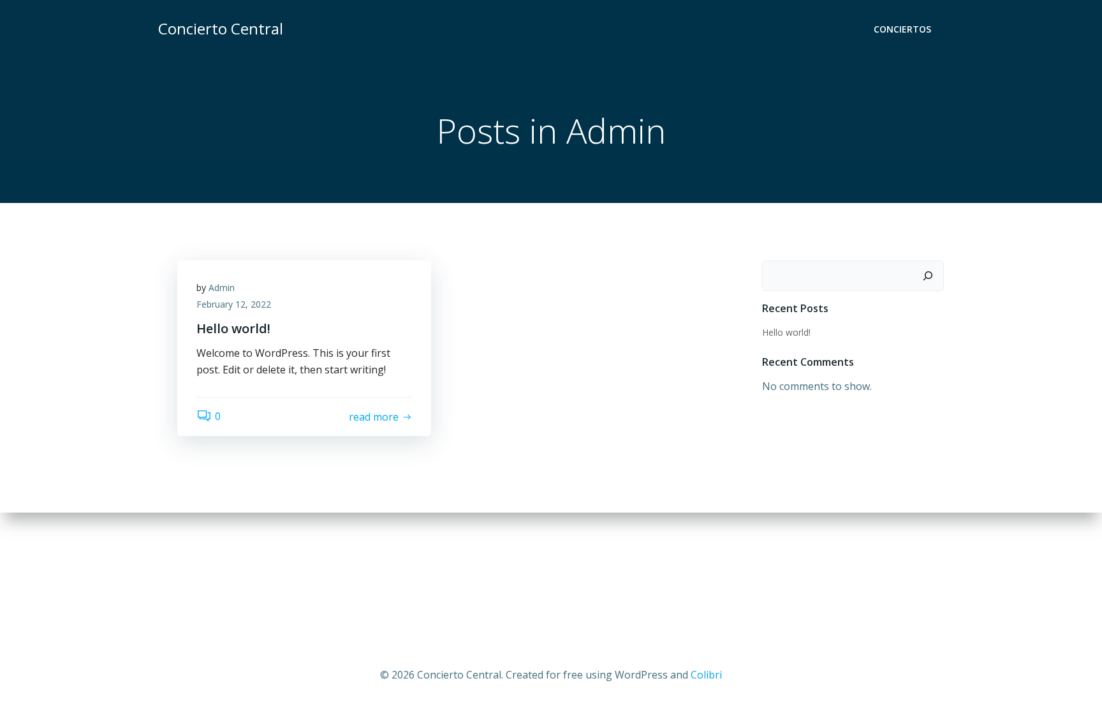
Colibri (706, 675)
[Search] (928, 275)
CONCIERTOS (902, 29)
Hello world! (786, 332)
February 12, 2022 (233, 304)
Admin (222, 287)
